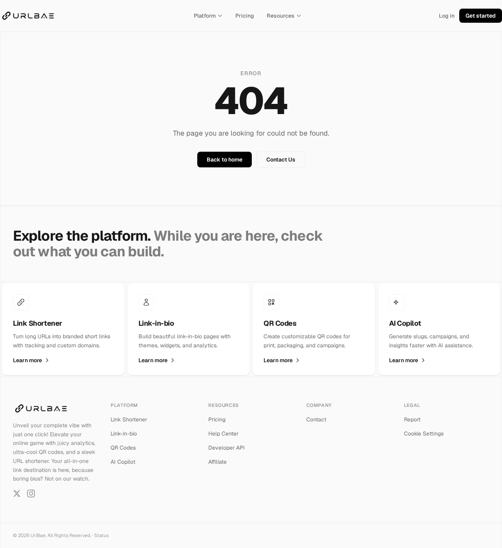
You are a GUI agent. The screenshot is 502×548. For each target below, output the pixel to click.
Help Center (223, 433)
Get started (481, 15)
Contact (316, 419)
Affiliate (217, 461)
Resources (281, 15)
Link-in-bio (124, 433)
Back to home (224, 159)
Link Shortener (129, 419)
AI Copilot (123, 461)
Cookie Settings (424, 433)
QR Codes (123, 447)
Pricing (244, 15)
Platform (205, 15)
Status (101, 535)
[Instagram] (31, 493)
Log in (447, 15)
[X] (17, 493)
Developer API (226, 447)
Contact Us (280, 159)
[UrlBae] (28, 15)
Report (412, 419)
